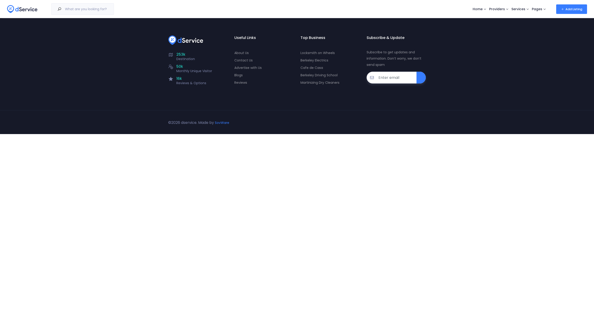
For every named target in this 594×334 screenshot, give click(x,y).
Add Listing (573, 9)
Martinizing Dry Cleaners (319, 82)
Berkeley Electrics (314, 60)
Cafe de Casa (311, 67)
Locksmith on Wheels (317, 53)
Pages (537, 9)
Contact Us (243, 60)
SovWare (222, 122)
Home (478, 9)
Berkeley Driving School (319, 75)
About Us (241, 53)
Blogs (238, 75)
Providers (497, 9)
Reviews (240, 82)
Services (518, 9)
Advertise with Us (248, 67)
